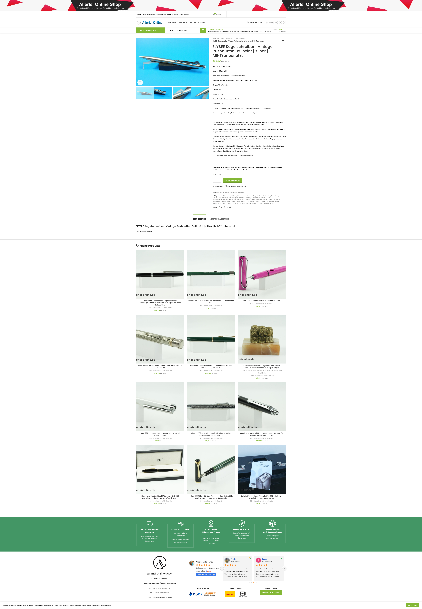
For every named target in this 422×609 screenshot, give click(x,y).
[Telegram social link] (284, 22)
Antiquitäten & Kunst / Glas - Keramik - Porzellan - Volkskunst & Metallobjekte (262, 372)
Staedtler (245, 203)
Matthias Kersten (269, 559)
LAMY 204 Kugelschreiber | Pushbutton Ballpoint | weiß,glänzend (160, 434)
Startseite (216, 39)
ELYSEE (268, 198)
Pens (243, 201)
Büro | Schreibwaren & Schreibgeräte (232, 39)
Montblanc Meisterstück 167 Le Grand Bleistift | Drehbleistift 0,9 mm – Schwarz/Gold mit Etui (160, 497)
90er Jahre (240, 196)
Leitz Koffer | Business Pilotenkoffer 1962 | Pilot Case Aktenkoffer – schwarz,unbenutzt (262, 497)
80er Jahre (226, 196)
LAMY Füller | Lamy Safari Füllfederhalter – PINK (261, 301)
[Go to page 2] (251, 582)
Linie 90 (278, 199)
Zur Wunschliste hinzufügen (237, 186)
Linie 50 (259, 199)
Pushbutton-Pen (260, 201)
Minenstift (216, 201)
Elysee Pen (232, 199)
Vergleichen (219, 186)
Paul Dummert (226, 201)
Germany (240, 199)
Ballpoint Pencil (258, 196)
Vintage (260, 203)
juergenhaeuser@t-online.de (162, 597)
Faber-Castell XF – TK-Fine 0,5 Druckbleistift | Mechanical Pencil (211, 302)
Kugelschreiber (250, 199)
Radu (233, 559)
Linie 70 (272, 199)
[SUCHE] (203, 30)
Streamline (252, 203)
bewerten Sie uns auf (205, 574)
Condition (274, 196)
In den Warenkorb (232, 180)
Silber (224, 203)
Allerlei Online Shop (204, 562)
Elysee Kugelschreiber (220, 199)
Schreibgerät (217, 203)
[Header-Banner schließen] (419, 5)
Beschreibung (199, 219)
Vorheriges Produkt (281, 40)
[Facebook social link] (268, 22)
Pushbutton (250, 201)
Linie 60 (265, 199)
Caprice (267, 196)
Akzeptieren (412, 605)
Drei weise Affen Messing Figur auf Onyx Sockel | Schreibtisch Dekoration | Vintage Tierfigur (262, 366)
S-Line (277, 201)
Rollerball (270, 201)
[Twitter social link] (272, 22)
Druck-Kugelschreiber (220, 198)
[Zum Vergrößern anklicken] (140, 82)
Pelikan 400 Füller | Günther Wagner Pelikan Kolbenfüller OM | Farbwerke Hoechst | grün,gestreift (211, 497)
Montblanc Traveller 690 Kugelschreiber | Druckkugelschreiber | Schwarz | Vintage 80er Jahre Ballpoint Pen (160, 303)
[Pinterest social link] (276, 22)
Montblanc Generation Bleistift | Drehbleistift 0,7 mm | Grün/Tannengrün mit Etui (211, 366)
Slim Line (231, 203)
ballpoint (249, 196)
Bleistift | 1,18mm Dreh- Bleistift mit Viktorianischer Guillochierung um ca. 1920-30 (211, 434)
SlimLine (238, 203)
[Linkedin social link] (280, 22)
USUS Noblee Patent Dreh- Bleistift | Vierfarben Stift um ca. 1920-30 (160, 366)
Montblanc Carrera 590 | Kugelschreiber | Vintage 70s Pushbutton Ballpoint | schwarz (262, 434)
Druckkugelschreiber (236, 198)
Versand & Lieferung (219, 219)
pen (233, 201)
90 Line (233, 196)
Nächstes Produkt (285, 40)
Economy (248, 198)
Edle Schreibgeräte (258, 198)
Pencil (238, 201)
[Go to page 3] (253, 582)
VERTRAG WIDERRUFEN (270, 592)
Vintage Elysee (269, 203)
